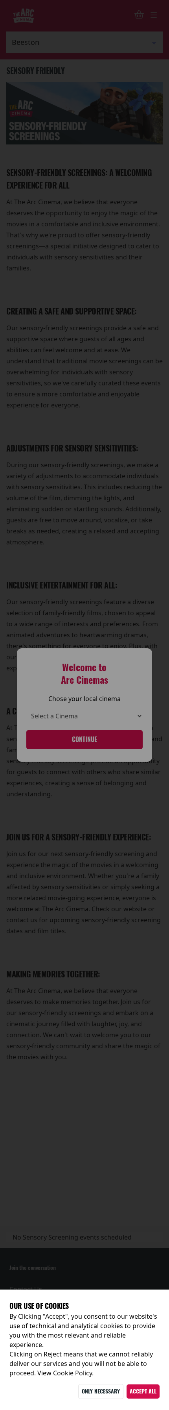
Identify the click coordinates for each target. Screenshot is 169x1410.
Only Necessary (101, 1391)
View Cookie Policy (64, 1373)
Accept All (143, 1391)
